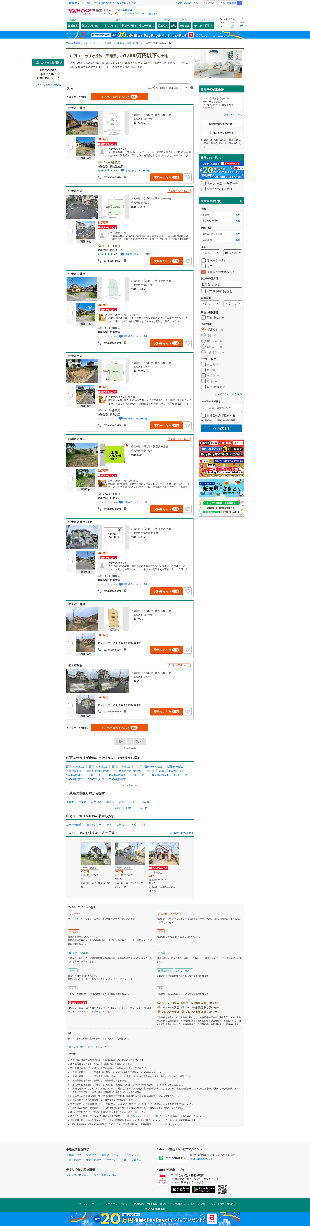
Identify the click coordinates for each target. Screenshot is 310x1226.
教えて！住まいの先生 (106, 1174)
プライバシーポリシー (89, 1203)
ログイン (108, 13)
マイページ (225, 143)
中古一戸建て (146, 25)
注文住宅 (163, 25)
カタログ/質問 (201, 25)
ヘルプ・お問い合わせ (220, 1203)
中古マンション (110, 25)
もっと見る (128, 785)
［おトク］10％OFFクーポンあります (138, 13)
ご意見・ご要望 (196, 1203)
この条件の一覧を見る (182, 832)
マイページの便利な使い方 (48, 84)
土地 (173, 25)
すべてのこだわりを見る (228, 394)
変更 (238, 214)
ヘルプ (197, 2)
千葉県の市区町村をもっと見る (128, 807)
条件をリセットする (233, 114)
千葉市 (70, 802)
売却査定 (185, 25)
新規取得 (127, 10)
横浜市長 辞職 (229, 2)
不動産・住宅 (73, 1154)
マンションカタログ (77, 1174)
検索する (224, 428)
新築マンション (91, 25)
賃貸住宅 (73, 25)
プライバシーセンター (117, 1203)
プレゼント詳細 (90, 1011)
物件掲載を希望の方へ (159, 1203)
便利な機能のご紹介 (201, 1159)
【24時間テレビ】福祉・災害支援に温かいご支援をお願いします (102, 2)
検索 (239, 3)
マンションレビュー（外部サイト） (148, 1115)
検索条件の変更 (211, 201)
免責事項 (180, 1203)
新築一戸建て (129, 25)
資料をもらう (166, 177)
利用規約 (139, 1203)
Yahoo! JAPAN (183, 2)
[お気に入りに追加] (188, 177)
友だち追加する (176, 1158)
